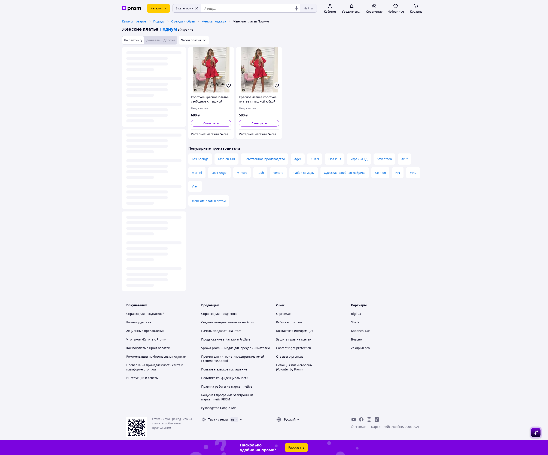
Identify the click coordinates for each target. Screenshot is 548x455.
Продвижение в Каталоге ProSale (225, 339)
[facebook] (361, 419)
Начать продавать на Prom (221, 331)
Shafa (355, 322)
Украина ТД (359, 159)
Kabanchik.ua (361, 331)
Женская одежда (214, 21)
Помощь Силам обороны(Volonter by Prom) (294, 367)
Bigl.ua (356, 314)
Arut (404, 159)
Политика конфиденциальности (224, 378)
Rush (260, 173)
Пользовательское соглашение (224, 369)
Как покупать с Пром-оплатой (148, 348)
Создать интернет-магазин (221, 322)
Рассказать (296, 447)
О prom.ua (284, 314)
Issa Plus (334, 159)
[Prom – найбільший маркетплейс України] (131, 8)
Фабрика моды (303, 173)
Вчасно (356, 339)
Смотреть (211, 123)
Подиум (158, 21)
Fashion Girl (226, 159)
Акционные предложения (145, 331)
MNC (413, 173)
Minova (242, 173)
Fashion (380, 173)
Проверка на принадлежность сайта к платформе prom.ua (154, 367)
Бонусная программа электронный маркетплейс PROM (227, 397)
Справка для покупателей (145, 314)
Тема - (218, 419)
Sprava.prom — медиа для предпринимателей (235, 348)
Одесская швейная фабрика (344, 173)
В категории (185, 8)
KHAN (315, 159)
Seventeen (384, 159)
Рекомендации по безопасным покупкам (156, 356)
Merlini (197, 173)
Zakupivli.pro (360, 348)
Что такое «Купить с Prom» (146, 339)
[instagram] (369, 419)
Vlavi (195, 186)
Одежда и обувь (183, 21)
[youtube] (353, 419)
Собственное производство (264, 159)
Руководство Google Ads (218, 408)
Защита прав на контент (294, 339)
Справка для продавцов (219, 314)
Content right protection (293, 348)
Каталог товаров (134, 21)
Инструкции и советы (142, 378)
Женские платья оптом (209, 201)
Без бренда (200, 159)
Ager (297, 159)
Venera (278, 173)
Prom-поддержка (138, 322)
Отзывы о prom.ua (290, 356)
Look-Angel (219, 173)
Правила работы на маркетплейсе (226, 386)
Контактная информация (294, 331)
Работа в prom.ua (289, 322)
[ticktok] (376, 419)
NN (397, 173)
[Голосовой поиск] (296, 8)
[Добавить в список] (228, 85)
